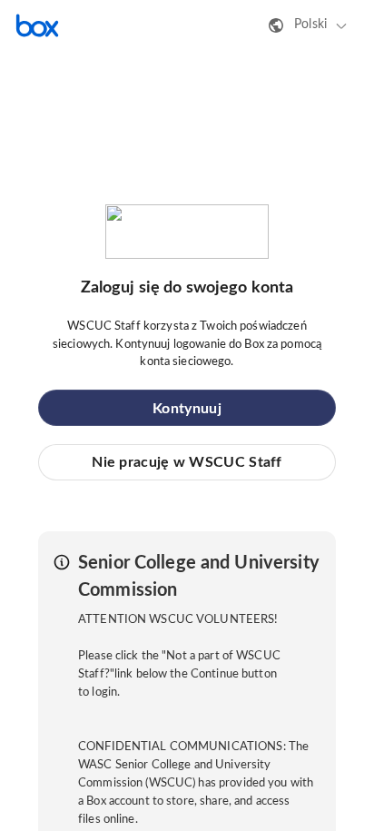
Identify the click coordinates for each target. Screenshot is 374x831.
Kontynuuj (187, 408)
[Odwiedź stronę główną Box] (37, 25)
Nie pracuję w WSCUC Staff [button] (187, 462)
